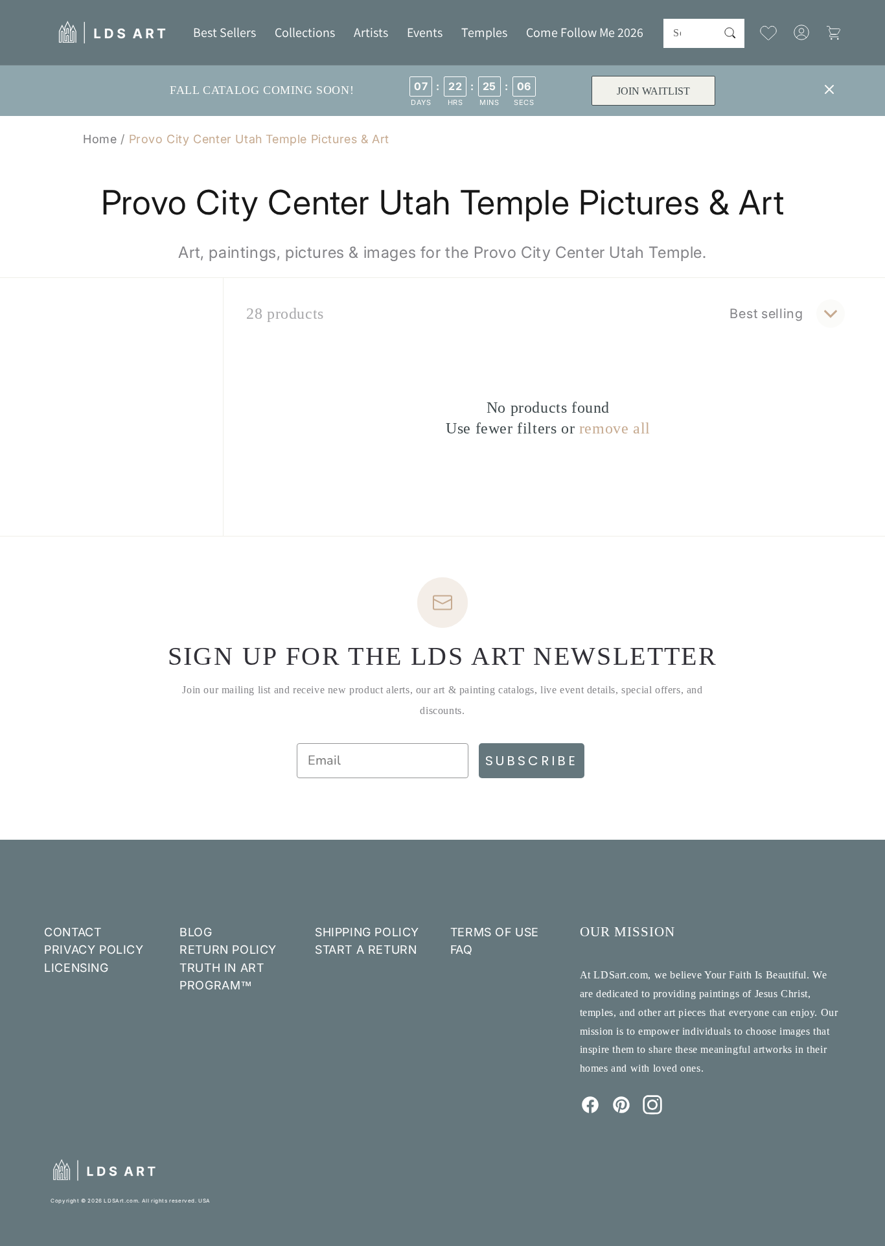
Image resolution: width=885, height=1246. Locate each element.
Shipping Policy (367, 932)
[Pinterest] (621, 1110)
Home (100, 139)
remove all (614, 428)
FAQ (461, 949)
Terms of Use (494, 932)
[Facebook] (590, 1110)
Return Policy (228, 949)
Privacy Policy (93, 949)
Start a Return (366, 949)
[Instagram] (652, 1110)
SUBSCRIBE (531, 761)
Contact (72, 932)
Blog (195, 932)
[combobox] (703, 33)
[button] (304, 32)
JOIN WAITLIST (653, 91)
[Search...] (730, 33)
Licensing (76, 968)
